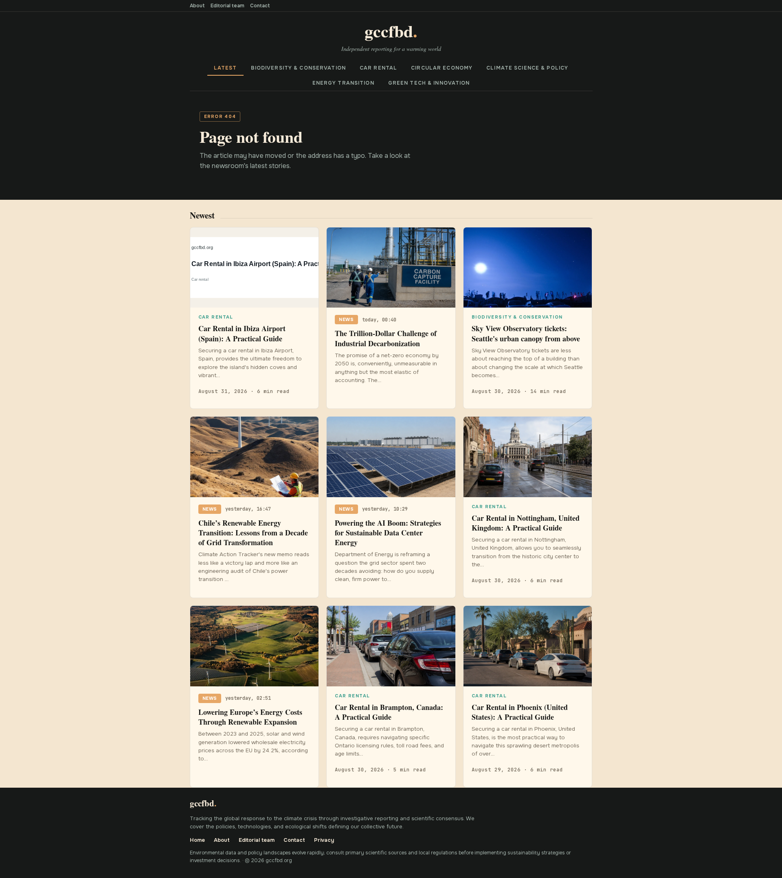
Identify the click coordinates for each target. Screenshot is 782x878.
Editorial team (227, 5)
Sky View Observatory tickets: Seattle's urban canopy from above (526, 333)
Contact (260, 5)
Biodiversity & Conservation (298, 68)
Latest (225, 68)
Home (197, 840)
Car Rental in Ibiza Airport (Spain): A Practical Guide (242, 333)
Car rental (378, 68)
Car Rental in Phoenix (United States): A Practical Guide (520, 712)
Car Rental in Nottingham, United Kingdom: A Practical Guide (526, 523)
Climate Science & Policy (527, 68)
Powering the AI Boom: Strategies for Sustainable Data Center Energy (388, 533)
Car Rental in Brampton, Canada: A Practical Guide (389, 712)
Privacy (324, 840)
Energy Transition (343, 83)
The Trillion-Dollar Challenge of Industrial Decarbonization (386, 338)
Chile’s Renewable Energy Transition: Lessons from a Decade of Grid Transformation (253, 533)
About (197, 5)
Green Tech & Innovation (429, 83)
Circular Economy (441, 68)
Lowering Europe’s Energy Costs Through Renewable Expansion (250, 717)
